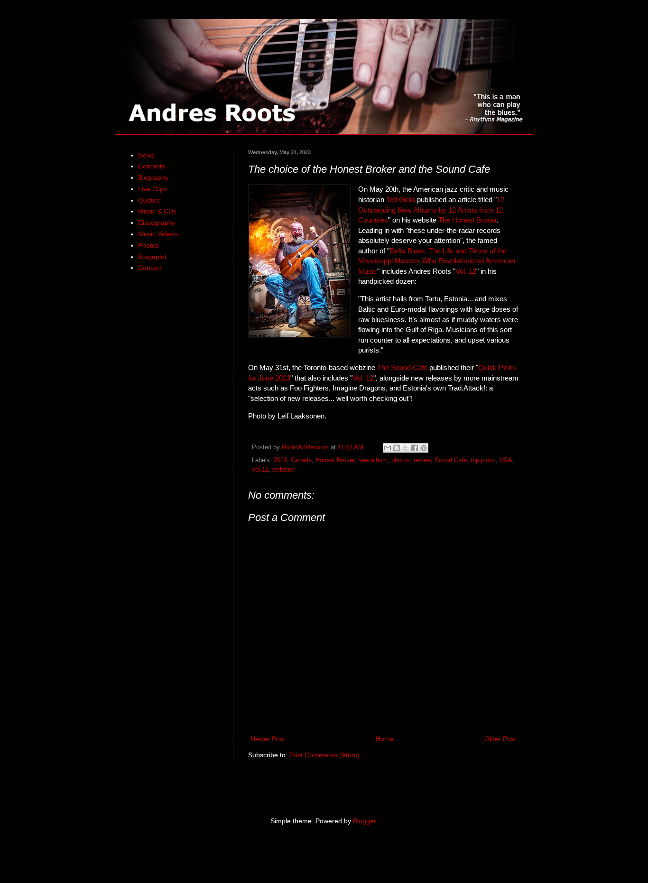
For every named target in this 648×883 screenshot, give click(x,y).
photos (400, 460)
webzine (283, 469)
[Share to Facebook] (414, 448)
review (422, 460)
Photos (148, 245)
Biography (153, 177)
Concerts (151, 166)
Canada (301, 460)
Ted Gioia (400, 199)
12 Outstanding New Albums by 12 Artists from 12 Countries (431, 209)
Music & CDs (157, 211)
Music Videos (158, 234)
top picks (483, 460)
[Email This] (387, 448)
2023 (280, 460)
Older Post (500, 739)
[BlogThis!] (396, 448)
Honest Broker (334, 460)
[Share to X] (405, 448)
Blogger (364, 821)
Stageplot (152, 256)
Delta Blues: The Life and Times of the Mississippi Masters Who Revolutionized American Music (436, 261)
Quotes (149, 200)
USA (506, 460)
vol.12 (260, 469)
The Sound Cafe (402, 367)
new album (373, 460)
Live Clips (152, 189)
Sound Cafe (451, 460)
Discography (157, 222)
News (146, 155)
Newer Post (267, 739)
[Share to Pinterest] (423, 448)
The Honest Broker (467, 220)
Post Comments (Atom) (324, 755)
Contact (149, 267)
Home (385, 739)
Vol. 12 (465, 271)
